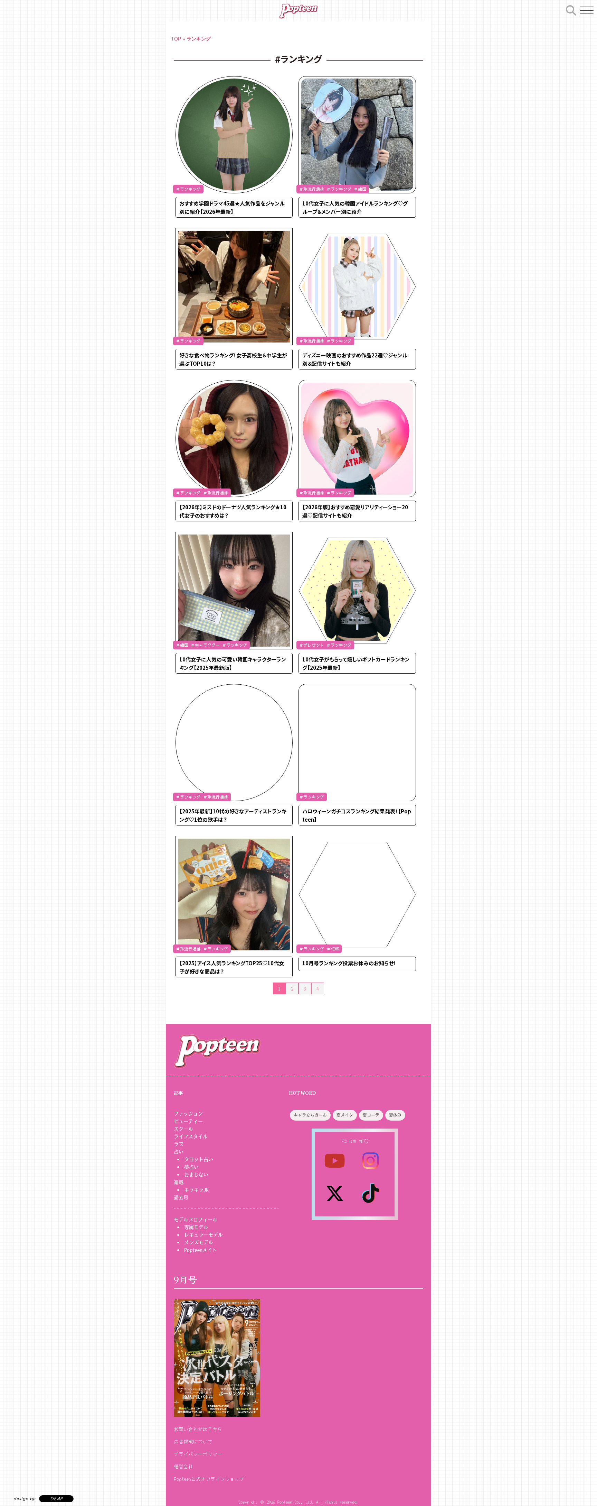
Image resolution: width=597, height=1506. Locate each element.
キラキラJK (196, 1189)
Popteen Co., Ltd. (295, 1502)
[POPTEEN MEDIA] (298, 11)
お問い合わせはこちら (198, 1428)
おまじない (196, 1174)
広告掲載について (193, 1441)
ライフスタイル (191, 1136)
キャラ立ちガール (310, 1115)
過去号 (181, 1197)
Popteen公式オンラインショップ (209, 1478)
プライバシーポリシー (198, 1453)
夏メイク (345, 1115)
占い (178, 1151)
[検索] (571, 9)
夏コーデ (371, 1115)
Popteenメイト (200, 1250)
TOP (176, 39)
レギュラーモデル (203, 1234)
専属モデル (196, 1227)
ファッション (188, 1113)
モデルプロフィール (195, 1219)
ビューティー (188, 1121)
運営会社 (183, 1466)
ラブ (178, 1144)
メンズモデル (198, 1242)
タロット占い (198, 1159)
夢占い (191, 1167)
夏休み (395, 1115)
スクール (183, 1128)
